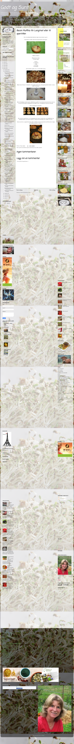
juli (5, 198)
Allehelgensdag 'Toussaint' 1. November (9, 191)
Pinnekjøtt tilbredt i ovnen (10, 557)
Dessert (19, 22)
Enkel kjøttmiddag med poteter (8, 174)
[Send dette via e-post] (29, 146)
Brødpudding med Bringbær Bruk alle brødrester (9, 156)
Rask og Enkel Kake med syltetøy (9, 131)
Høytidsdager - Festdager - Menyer (9, 17)
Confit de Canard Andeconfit (9, 121)
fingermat (27, 147)
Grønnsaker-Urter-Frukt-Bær (46, 19)
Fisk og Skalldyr (36, 19)
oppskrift (40, 147)
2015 (5, 63)
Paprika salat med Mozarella (9, 126)
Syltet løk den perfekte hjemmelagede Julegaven (9, 89)
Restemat (11, 24)
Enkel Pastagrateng (8, 111)
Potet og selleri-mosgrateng (9, 133)
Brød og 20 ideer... (7, 97)
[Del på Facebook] (32, 146)
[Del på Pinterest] (34, 146)
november (6, 71)
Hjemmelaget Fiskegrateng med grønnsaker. (9, 189)
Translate (10, 49)
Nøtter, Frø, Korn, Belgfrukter (59, 19)
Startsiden (36, 190)
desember (6, 69)
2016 (5, 62)
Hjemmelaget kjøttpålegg (9, 140)
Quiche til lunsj (7, 125)
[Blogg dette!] (30, 146)
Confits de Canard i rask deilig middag (8, 119)
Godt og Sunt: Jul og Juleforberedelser (7, 37)
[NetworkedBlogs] (19, 686)
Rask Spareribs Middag (8, 164)
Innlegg (60, 497)
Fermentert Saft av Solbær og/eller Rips (67, 329)
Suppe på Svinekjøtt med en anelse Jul (9, 73)
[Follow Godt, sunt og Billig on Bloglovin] (7, 446)
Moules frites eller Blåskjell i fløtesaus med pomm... (9, 149)
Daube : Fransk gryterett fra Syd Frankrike (9, 166)
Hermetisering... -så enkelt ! (10, 529)
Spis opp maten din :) (8, 104)
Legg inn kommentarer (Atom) (26, 192)
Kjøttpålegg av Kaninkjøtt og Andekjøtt (9, 129)
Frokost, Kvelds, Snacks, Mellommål (42, 20)
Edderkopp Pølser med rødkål (8, 162)
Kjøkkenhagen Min (30, 20)
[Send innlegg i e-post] (27, 145)
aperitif (20, 147)
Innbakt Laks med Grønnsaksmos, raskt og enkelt (9, 109)
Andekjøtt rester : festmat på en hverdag (9, 136)
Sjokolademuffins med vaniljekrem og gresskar (9, 153)
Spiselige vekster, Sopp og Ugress (9, 19)
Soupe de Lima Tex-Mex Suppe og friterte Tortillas (9, 143)
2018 (5, 59)
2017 (5, 60)
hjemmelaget (32, 147)
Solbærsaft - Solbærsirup (9, 520)
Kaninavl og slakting (66, 293)
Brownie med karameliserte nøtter (9, 184)
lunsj (35, 147)
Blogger (43, 735)
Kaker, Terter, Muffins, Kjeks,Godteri (9, 22)
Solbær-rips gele (10, 582)
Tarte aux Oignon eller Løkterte (8, 123)
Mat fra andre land (62, 22)
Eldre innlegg (52, 190)
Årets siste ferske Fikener (9, 168)
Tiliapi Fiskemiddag (8, 157)
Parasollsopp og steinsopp (9, 171)
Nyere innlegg (19, 190)
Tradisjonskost (6, 327)
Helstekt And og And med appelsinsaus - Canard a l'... (9, 146)
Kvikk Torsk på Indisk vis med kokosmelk (9, 93)
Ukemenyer (5, 24)
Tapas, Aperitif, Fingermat (28, 22)
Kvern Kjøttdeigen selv (8, 178)
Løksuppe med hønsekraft (9, 134)
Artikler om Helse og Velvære (44, 24)
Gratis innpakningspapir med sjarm (9, 87)
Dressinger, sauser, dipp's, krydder (41, 22)
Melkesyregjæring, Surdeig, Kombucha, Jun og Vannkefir (33, 17)
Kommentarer (61, 499)
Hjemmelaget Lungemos (66, 322)
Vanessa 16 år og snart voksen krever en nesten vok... (9, 116)
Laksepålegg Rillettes (8, 141)
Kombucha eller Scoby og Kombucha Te (9, 575)
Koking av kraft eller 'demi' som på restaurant (9, 176)
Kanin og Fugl (28, 19)
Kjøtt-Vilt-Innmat (21, 19)
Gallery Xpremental (7, 349)
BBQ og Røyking (18, 24)
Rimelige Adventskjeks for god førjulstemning (9, 85)
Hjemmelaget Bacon (9, 503)
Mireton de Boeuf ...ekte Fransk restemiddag (8, 170)
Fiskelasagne (7, 151)
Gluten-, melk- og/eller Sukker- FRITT (30, 24)
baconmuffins (24, 147)
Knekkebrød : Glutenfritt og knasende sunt (9, 100)
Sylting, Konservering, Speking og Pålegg (54, 17)
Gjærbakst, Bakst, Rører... (56, 20)
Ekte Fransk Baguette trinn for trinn (9, 78)
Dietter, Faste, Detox (21, 20)
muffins (37, 147)
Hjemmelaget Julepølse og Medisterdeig (9, 548)
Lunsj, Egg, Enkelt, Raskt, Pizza (9, 20)
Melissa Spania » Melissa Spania (8, 324)
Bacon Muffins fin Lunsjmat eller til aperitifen (9, 76)
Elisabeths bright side (7, 334)
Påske (19, 17)
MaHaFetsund (6, 342)
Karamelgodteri (7, 138)
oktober (6, 193)
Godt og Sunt (14, 7)
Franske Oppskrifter (53, 22)
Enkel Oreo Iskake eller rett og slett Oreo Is (9, 96)
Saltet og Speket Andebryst (9, 80)
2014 (5, 65)
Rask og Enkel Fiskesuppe (9, 91)
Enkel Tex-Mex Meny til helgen (8, 160)
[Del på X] (31, 146)
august (6, 196)
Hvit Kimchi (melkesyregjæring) (66, 306)
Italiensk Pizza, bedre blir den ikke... (9, 106)
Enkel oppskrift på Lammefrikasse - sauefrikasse (8, 180)
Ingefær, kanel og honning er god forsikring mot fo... (9, 82)
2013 (5, 66)
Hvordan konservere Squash (66, 335)
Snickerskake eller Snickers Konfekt (9, 186)
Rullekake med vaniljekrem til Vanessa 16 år (9, 113)
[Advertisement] (7, 375)
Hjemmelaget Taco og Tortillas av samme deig (9, 102)
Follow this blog (19, 688)
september (6, 194)
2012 (5, 68)
